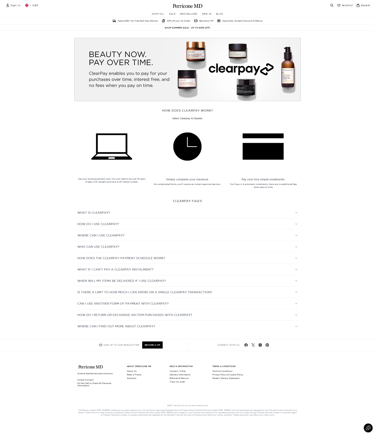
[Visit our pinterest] (267, 345)
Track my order (177, 382)
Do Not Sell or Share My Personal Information (94, 384)
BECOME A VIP (152, 345)
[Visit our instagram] (260, 345)
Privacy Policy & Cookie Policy (227, 374)
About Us (132, 371)
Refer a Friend (134, 374)
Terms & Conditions (222, 371)
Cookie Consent (85, 380)
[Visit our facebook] (246, 345)
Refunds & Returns (179, 378)
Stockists (131, 378)
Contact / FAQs (178, 371)
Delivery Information (180, 374)
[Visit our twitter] (253, 345)
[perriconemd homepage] (187, 6)
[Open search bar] (332, 5)
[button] (368, 427)
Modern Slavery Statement (226, 378)
